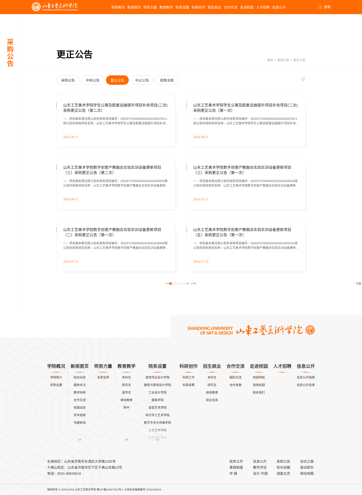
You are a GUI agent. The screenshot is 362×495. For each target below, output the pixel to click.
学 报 (233, 473)
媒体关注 (80, 385)
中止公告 (142, 80)
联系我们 (259, 392)
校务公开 (236, 461)
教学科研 (80, 392)
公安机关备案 (132, 489)
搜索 (327, 7)
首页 (270, 60)
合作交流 (230, 7)
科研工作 (189, 377)
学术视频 (80, 415)
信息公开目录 (306, 385)
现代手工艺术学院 (157, 415)
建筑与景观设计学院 (157, 385)
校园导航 (259, 377)
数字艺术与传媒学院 (157, 422)
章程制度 (236, 467)
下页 (358, 284)
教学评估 (260, 467)
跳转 (194, 283)
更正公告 (299, 60)
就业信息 (212, 400)
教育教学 (166, 7)
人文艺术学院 (157, 430)
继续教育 (126, 400)
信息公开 (279, 7)
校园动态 (80, 407)
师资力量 (150, 7)
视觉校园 (259, 385)
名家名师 (103, 377)
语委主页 (283, 473)
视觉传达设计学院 (157, 377)
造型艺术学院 (157, 407)
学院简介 (56, 377)
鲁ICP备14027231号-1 (110, 489)
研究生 (126, 385)
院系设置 (182, 7)
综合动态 (80, 377)
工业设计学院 (157, 392)
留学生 (126, 392)
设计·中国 (260, 473)
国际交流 (235, 377)
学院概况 (118, 7)
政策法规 (167, 80)
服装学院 (157, 400)
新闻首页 (134, 7)
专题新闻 (80, 422)
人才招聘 (263, 7)
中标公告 (92, 80)
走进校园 (247, 7)
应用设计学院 (157, 437)
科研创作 (198, 7)
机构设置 (56, 385)
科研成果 (189, 385)
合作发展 (235, 385)
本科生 (126, 377)
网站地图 (307, 473)
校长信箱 (283, 467)
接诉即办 (307, 467)
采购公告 (283, 60)
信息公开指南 (306, 377)
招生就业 (214, 7)
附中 (126, 407)
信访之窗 (307, 461)
